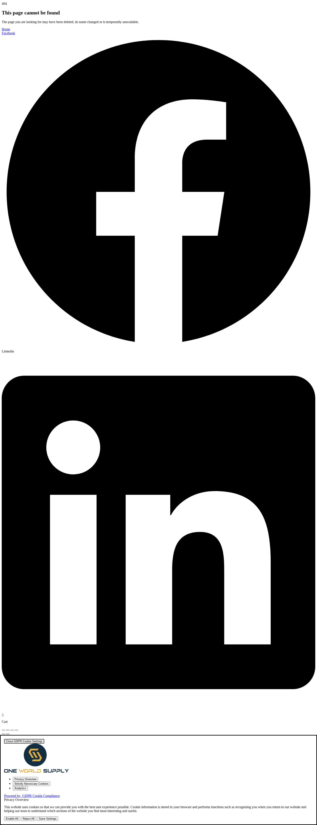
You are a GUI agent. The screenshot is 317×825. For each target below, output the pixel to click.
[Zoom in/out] (3, 730)
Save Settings (47, 818)
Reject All (29, 818)
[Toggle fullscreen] (7, 730)
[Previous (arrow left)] (3, 734)
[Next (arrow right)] (7, 734)
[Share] (12, 730)
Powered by (32, 796)
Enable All (12, 818)
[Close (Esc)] (16, 730)
